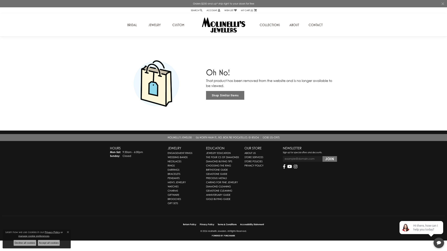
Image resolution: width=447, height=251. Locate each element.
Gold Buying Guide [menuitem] (218, 198)
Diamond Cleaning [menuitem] (218, 186)
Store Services (253, 157)
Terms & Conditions (227, 224)
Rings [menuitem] (171, 165)
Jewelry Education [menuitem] (218, 152)
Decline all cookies (25, 242)
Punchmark (229, 236)
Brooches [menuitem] (174, 198)
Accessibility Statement (252, 224)
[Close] (443, 4)
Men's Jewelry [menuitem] (177, 182)
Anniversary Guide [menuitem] (218, 194)
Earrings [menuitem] (173, 169)
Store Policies (253, 161)
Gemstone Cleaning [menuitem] (219, 190)
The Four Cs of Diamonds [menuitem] (222, 157)
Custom (178, 25)
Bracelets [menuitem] (174, 173)
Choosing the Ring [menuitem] (218, 165)
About (294, 25)
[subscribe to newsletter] (330, 159)
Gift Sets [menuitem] (173, 203)
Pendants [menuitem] (174, 178)
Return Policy (189, 224)
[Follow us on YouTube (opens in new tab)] (289, 167)
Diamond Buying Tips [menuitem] (219, 161)
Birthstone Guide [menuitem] (217, 169)
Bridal (132, 25)
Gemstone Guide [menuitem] (216, 173)
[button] (196, 10)
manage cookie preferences (33, 236)
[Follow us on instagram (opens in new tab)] (295, 167)
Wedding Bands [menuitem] (178, 157)
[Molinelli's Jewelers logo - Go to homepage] (223, 25)
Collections (270, 25)
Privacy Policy (253, 165)
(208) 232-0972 (271, 137)
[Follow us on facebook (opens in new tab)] (284, 167)
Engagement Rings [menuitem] (180, 152)
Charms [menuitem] (173, 190)
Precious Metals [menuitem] (216, 178)
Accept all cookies (49, 242)
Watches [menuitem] (173, 186)
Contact (316, 25)
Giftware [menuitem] (173, 194)
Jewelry (155, 25)
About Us (250, 152)
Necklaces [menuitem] (174, 161)
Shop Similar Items (225, 95)
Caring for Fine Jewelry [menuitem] (222, 182)
